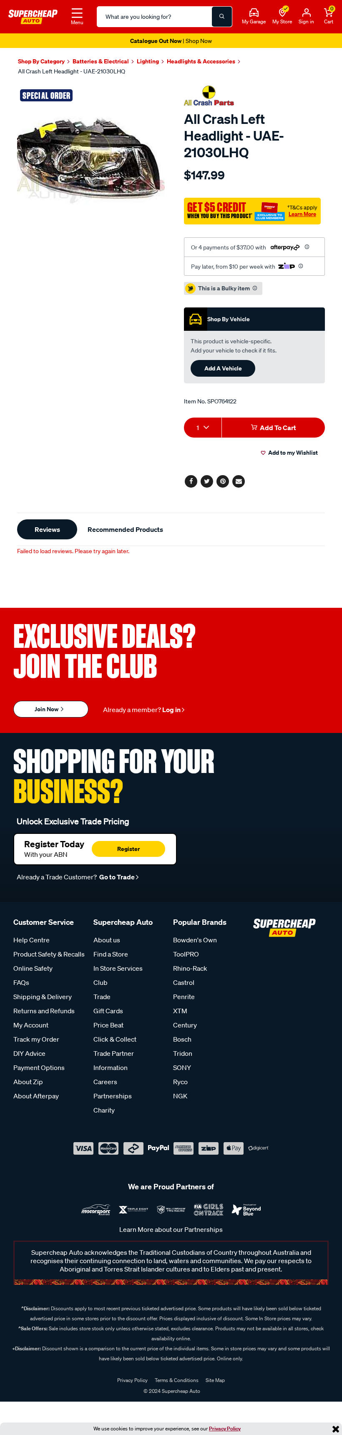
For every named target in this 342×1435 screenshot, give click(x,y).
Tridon (182, 1053)
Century (185, 1025)
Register (128, 849)
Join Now (47, 709)
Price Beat (108, 1025)
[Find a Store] (282, 13)
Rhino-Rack (190, 968)
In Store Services (118, 968)
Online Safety (33, 968)
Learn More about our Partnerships (171, 1229)
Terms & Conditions (177, 1380)
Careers (105, 1082)
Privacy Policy (225, 1428)
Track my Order (36, 1039)
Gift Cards (108, 1011)
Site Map (215, 1380)
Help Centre (31, 940)
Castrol (183, 982)
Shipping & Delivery (42, 996)
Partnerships (112, 1096)
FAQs (21, 982)
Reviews (47, 529)
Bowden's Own (195, 940)
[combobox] (202, 428)
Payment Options (39, 1067)
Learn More (302, 214)
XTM (180, 1011)
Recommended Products (125, 529)
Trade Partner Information (113, 1060)
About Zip (28, 1082)
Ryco (180, 1082)
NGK (180, 1096)
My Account (30, 1025)
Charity (104, 1110)
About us (106, 940)
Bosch (182, 1039)
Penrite (184, 996)
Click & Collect (114, 1039)
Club (100, 982)
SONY (182, 1067)
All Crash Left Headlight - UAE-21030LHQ (71, 71)
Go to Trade (116, 877)
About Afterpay (36, 1096)
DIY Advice (29, 1053)
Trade (102, 996)
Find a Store (110, 954)
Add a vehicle (223, 368)
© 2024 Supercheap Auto (171, 1391)
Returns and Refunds (44, 1011)
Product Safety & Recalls (49, 954)
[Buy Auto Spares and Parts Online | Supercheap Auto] (33, 16)
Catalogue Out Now (171, 41)
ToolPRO (186, 954)
